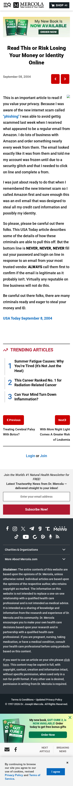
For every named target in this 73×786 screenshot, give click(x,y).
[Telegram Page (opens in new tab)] (32, 529)
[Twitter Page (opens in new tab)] (23, 529)
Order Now (48, 734)
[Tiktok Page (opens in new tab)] (16, 537)
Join (43, 456)
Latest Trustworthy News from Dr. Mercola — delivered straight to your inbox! (36, 486)
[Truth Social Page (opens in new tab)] (48, 529)
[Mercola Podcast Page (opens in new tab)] (50, 537)
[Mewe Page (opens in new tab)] (60, 529)
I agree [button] (56, 771)
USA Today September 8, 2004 (27, 318)
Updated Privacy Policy (49, 699)
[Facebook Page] (15, 749)
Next (61, 420)
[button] (55, 79)
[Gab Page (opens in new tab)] (40, 529)
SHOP (61, 5)
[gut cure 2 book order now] (36, 36)
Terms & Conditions (22, 699)
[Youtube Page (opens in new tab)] (25, 537)
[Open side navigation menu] (8, 5)
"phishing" (11, 116)
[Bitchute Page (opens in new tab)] (35, 537)
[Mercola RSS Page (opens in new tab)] (57, 537)
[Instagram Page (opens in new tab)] (15, 529)
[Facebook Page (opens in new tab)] (7, 529)
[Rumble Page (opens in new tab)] (43, 537)
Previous (14, 420)
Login (30, 456)
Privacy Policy (14, 775)
